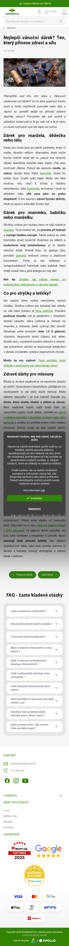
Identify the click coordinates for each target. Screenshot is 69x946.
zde (43, 490)
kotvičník (45, 173)
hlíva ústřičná (44, 311)
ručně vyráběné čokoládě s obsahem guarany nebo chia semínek (34, 417)
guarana (9, 230)
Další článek (47, 575)
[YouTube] (25, 780)
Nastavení (34, 508)
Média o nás (10, 816)
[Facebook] (7, 780)
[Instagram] (15, 780)
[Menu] (64, 11)
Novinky (8, 821)
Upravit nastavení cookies (34, 935)
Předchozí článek (24, 575)
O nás (7, 810)
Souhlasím (36, 498)
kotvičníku (33, 188)
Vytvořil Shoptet (21, 940)
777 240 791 (17, 770)
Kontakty (9, 827)
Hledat (61, 21)
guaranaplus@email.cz (23, 763)
